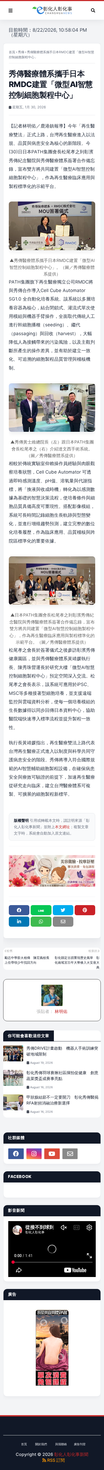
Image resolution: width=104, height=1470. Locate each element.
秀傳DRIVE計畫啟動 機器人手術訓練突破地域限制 (62, 1051)
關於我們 (41, 1444)
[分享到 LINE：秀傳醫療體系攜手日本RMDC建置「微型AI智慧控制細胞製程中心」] (41, 910)
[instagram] (34, 1153)
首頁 (12, 52)
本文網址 (62, 826)
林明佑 (60, 1011)
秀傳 (21, 52)
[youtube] (52, 1153)
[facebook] (16, 1153)
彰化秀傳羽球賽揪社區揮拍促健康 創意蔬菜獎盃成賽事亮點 (62, 1075)
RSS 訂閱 (55, 1460)
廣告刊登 (80, 1444)
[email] (70, 1153)
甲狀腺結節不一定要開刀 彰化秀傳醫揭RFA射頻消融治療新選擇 (62, 1100)
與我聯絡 (61, 1444)
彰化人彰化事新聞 (71, 1454)
